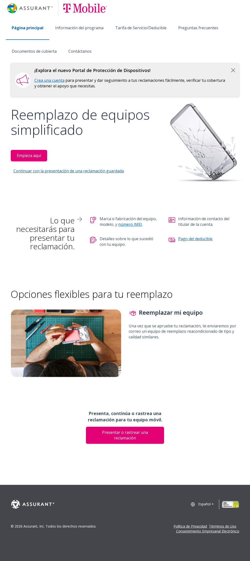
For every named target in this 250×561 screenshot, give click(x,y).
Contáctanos (80, 51)
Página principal (27, 28)
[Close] (233, 70)
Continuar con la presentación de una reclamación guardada (68, 171)
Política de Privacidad (190, 526)
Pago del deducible (195, 238)
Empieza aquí (29, 155)
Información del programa (79, 28)
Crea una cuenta (49, 80)
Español (204, 504)
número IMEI (130, 224)
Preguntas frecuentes (198, 28)
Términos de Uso (222, 526)
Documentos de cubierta (34, 51)
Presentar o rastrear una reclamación (125, 435)
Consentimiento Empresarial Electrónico (207, 531)
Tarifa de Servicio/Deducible (141, 28)
